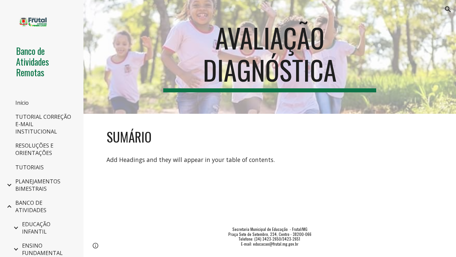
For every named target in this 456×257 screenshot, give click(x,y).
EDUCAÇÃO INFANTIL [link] (36, 228)
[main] (270, 57)
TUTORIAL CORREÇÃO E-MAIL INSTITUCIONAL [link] (43, 124)
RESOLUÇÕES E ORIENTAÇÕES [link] (34, 149)
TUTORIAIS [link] (29, 167)
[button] (448, 9)
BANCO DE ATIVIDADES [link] (30, 206)
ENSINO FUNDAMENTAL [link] (42, 249)
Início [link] (22, 102)
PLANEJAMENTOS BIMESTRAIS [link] (37, 185)
